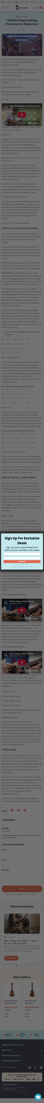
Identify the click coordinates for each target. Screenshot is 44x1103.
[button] (38, 1097)
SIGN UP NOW (22, 561)
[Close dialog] (41, 535)
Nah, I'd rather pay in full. (22, 564)
